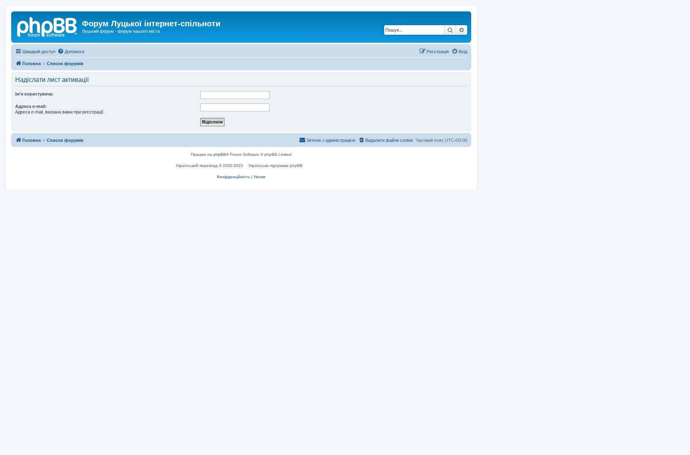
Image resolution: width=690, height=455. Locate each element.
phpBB (219, 154)
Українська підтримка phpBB (275, 165)
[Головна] (47, 26)
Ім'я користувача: (34, 93)
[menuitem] (71, 51)
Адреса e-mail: (31, 106)
